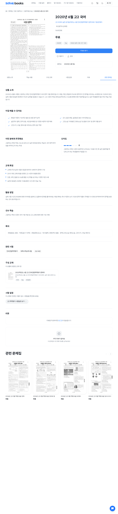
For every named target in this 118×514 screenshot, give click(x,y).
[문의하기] (112, 508)
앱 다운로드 (57, 3)
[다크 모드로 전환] (102, 3)
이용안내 (79, 3)
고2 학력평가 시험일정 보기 (15, 301)
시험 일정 (41, 3)
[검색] (92, 3)
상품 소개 (10, 77)
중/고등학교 (18, 11)
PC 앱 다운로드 (69, 3)
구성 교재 (49, 77)
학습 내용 (29, 77)
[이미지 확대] (28, 44)
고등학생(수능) (28, 11)
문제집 (33, 3)
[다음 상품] (110, 354)
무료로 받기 (84, 51)
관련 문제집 (108, 77)
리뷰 (88, 77)
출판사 (49, 3)
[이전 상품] (106, 354)
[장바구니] (97, 3)
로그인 (109, 3)
